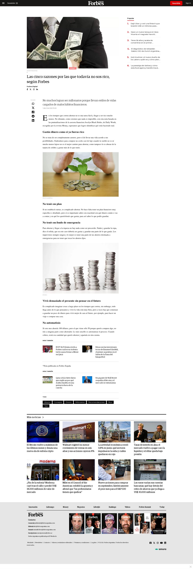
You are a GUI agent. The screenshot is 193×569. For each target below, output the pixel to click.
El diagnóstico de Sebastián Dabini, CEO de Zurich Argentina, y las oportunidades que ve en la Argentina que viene (146, 50)
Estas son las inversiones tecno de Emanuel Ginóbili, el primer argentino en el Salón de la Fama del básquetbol (106, 352)
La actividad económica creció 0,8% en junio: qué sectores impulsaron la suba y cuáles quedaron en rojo (113, 449)
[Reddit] (33, 116)
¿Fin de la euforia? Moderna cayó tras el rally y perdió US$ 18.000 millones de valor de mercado (41, 487)
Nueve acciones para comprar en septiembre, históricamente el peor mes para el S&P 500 (113, 486)
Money (65, 507)
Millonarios (79, 402)
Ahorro (47, 402)
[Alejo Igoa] (109, 524)
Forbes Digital (32, 86)
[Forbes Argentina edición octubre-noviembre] (142, 524)
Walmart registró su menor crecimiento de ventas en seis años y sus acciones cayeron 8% (78, 448)
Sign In (188, 3)
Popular (130, 18)
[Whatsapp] (33, 104)
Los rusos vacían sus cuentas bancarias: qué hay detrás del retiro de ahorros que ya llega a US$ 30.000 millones (149, 487)
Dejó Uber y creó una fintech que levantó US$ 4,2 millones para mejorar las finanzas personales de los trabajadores (145, 25)
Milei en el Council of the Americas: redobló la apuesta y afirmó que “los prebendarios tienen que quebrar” (78, 487)
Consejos (58, 402)
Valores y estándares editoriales (62, 542)
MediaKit (30, 542)
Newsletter (38, 542)
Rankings (112, 507)
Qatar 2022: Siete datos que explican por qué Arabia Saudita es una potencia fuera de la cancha (66, 383)
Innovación (33, 507)
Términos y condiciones (81, 542)
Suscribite (176, 3)
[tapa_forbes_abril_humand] (93, 524)
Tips (46, 406)
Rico (110, 402)
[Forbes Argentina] (96, 3)
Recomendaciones (96, 402)
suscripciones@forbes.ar (44, 533)
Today (162, 507)
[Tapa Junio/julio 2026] (77, 524)
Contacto (47, 542)
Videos (127, 507)
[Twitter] (33, 108)
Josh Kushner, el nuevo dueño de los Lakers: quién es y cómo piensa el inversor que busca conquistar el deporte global (146, 58)
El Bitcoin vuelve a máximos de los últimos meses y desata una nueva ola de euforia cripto (42, 448)
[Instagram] (158, 543)
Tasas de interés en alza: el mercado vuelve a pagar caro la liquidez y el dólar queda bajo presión (149, 449)
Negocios (81, 507)
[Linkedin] (33, 120)
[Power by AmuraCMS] (160, 549)
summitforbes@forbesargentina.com (44, 529)
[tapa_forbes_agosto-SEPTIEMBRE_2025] (158, 524)
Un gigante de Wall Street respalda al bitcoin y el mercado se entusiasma (106, 380)
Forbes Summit (145, 507)
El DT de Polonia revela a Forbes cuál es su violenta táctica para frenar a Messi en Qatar (67, 351)
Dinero (68, 402)
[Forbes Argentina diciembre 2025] (125, 524)
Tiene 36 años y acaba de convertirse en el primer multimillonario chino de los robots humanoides (143, 41)
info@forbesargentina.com (42, 526)
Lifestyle (96, 507)
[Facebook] (33, 112)
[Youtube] (161, 543)
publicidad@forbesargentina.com (45, 523)
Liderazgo (50, 507)
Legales (93, 542)
